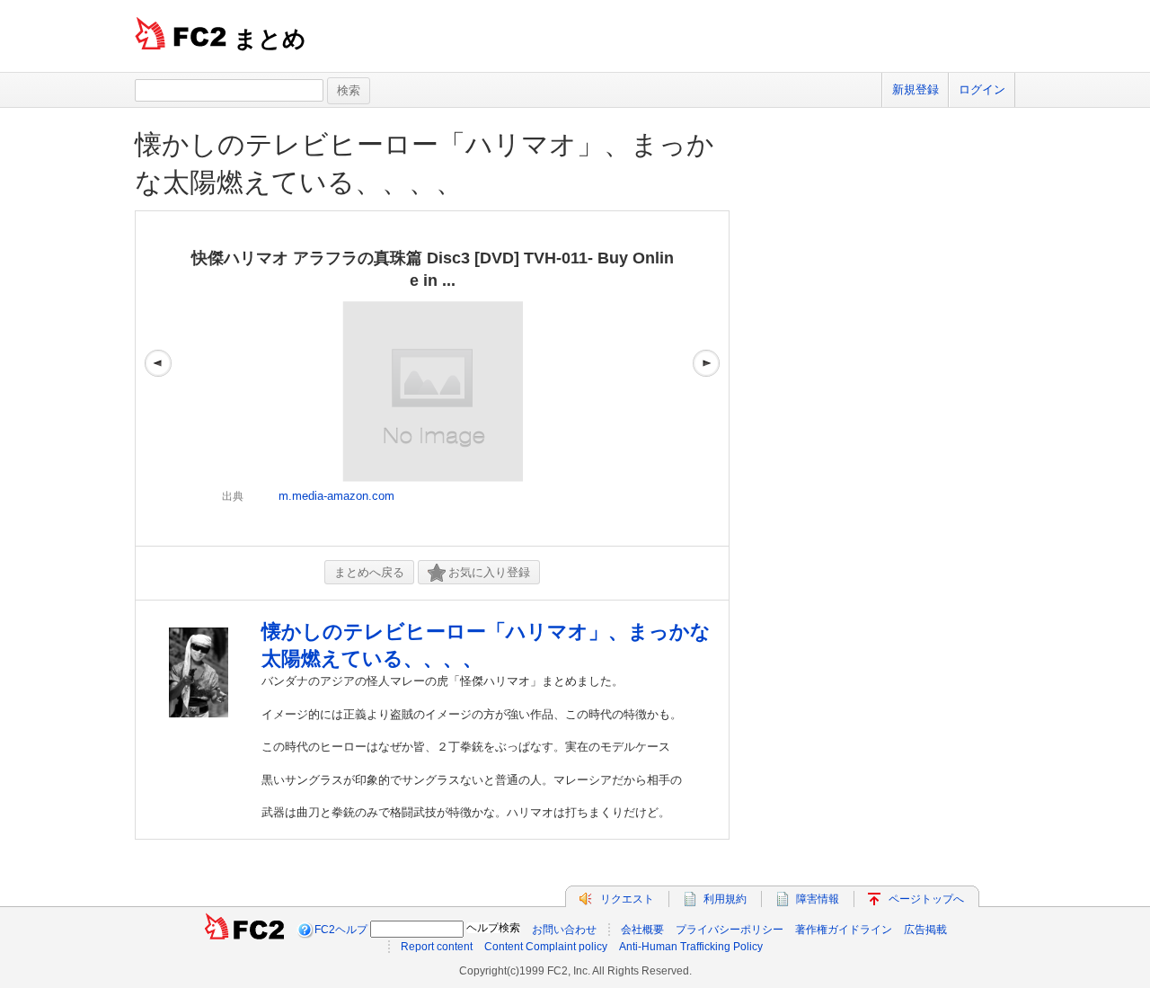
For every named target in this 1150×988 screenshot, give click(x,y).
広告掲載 (925, 929)
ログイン (982, 89)
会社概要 (642, 929)
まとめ (270, 38)
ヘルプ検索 (493, 927)
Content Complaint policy (545, 946)
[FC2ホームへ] (244, 929)
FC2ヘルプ (340, 929)
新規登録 (915, 89)
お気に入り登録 (489, 572)
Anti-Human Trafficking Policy (691, 946)
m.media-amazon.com (336, 496)
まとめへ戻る (369, 572)
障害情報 (817, 899)
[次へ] (706, 378)
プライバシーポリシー (729, 929)
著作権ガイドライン (843, 929)
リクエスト (627, 899)
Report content (437, 946)
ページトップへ (926, 899)
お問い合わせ (564, 929)
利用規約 (725, 899)
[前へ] (158, 378)
